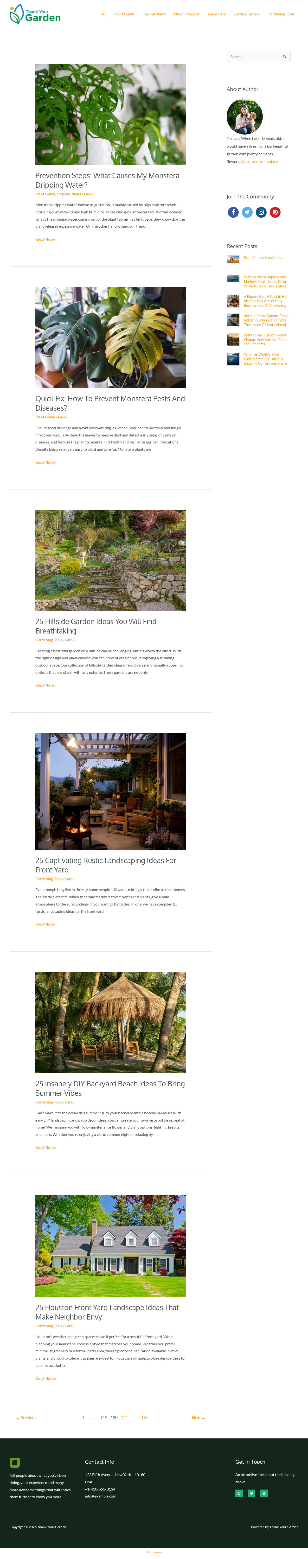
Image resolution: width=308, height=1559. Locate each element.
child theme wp (154, 1552)
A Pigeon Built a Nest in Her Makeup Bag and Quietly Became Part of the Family (266, 300)
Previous (26, 1417)
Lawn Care (217, 14)
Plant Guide (124, 14)
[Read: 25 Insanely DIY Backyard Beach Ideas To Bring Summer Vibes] (110, 1022)
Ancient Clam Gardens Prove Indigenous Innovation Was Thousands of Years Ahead (266, 320)
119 (103, 1417)
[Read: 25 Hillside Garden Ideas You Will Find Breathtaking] (110, 560)
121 (124, 1417)
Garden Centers (246, 14)
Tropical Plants (154, 14)
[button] (103, 14)
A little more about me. (260, 161)
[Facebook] (239, 1493)
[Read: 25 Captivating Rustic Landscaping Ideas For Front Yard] (110, 791)
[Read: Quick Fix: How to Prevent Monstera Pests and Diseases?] (110, 337)
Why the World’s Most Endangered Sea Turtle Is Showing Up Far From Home (265, 358)
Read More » (45, 240)
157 (144, 1417)
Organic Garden (187, 14)
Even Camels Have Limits (263, 257)
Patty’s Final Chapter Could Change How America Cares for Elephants (265, 339)
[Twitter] (251, 1493)
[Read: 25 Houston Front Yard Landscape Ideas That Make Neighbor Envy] (110, 1245)
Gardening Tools (281, 14)
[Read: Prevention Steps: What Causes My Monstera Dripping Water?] (110, 114)
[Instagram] (264, 1493)
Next (198, 1417)
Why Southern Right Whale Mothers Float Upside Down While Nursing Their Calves (265, 281)
